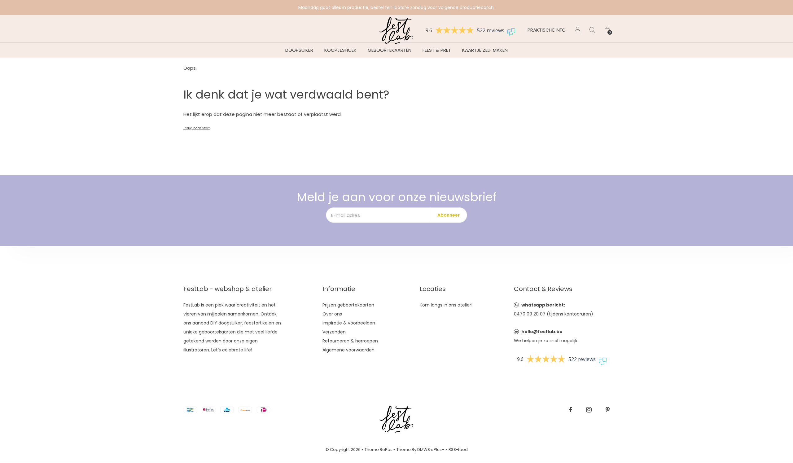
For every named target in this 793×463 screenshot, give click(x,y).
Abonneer (448, 215)
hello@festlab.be (542, 332)
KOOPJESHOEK (340, 50)
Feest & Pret (437, 50)
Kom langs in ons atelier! (446, 305)
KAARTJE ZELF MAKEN (485, 50)
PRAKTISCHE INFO (547, 30)
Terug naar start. (196, 128)
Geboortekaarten (389, 50)
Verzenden (334, 332)
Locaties (433, 288)
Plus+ (439, 449)
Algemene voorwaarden (348, 350)
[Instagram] (589, 409)
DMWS (423, 449)
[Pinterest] (608, 409)
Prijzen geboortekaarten (348, 305)
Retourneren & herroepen (350, 341)
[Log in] (577, 30)
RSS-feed (458, 449)
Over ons (332, 314)
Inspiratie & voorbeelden (348, 323)
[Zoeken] (592, 30)
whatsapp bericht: (543, 305)
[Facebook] (570, 409)
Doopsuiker (299, 50)
